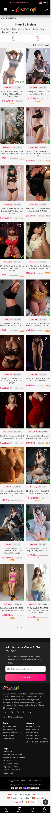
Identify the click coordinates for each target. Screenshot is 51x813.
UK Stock (6, 760)
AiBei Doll (7, 87)
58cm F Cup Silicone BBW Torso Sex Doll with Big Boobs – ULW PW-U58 (12, 381)
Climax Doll (34, 147)
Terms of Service (27, 785)
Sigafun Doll (7, 147)
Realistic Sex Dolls (10, 729)
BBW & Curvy (8, 735)
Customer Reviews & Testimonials (12, 771)
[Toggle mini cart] (32, 809)
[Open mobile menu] (5, 10)
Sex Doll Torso (32, 735)
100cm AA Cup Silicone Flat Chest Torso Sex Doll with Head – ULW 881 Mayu (12, 211)
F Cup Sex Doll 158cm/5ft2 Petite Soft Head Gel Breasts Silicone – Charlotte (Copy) (12, 94)
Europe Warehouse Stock (14, 757)
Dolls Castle (8, 604)
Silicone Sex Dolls (33, 729)
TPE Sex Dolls (32, 732)
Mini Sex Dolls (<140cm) (36, 738)
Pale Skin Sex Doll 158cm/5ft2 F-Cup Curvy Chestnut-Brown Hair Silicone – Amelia (38, 610)
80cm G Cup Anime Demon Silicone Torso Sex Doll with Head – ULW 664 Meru (12, 268)
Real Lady (8, 487)
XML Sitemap (39, 785)
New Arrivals (8, 738)
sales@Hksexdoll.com (13, 716)
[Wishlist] (19, 51)
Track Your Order (10, 763)
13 (31, 626)
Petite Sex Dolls (9, 726)
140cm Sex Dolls (33, 726)
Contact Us (7, 751)
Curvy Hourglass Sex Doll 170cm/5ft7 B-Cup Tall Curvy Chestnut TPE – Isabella (12, 551)
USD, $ (45, 3)
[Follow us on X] (6, 713)
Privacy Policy (14, 785)
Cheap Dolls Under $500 (37, 741)
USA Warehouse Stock (12, 754)
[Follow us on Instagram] (18, 713)
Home (2, 18)
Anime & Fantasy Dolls (12, 732)
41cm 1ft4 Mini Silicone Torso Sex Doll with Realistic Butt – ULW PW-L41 (12, 493)
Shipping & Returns (11, 766)
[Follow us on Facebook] (12, 713)
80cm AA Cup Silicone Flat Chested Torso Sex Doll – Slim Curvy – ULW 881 (38, 153)
